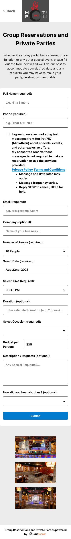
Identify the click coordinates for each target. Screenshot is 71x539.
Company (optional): (17, 222)
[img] (35, 447)
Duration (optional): (17, 301)
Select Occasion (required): (22, 321)
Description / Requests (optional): (26, 356)
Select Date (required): (18, 261)
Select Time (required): (19, 281)
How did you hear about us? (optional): (30, 392)
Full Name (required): (17, 93)
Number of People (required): (23, 242)
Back (8, 11)
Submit (35, 416)
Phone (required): (15, 114)
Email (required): (14, 202)
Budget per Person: (11, 344)
